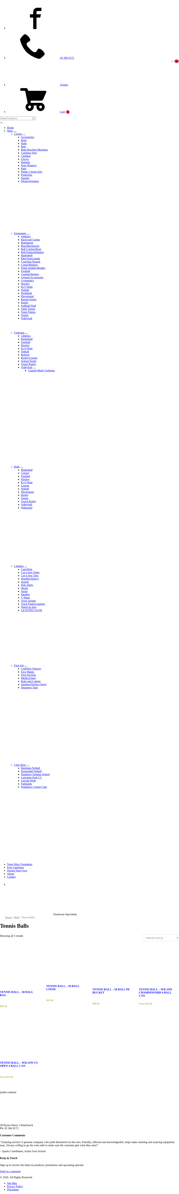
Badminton (27, 242)
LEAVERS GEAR (31, 610)
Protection (26, 174)
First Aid (19, 665)
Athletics (26, 236)
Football (25, 271)
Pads (23, 168)
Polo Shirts (27, 585)
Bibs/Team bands (30, 258)
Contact (11, 876)
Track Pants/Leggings (33, 603)
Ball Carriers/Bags (31, 249)
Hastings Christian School (35, 774)
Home (10, 127)
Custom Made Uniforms (41, 370)
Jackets (25, 581)
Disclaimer (13, 1189)
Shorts (24, 588)
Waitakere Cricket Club (34, 786)
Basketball (27, 255)
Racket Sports (28, 299)
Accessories (27, 137)
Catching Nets (29, 152)
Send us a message (10, 1171)
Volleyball (26, 318)
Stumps (25, 178)
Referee (25, 354)
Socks (24, 591)
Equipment (20, 233)
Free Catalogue (15, 867)
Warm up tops (28, 607)
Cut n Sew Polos (30, 572)
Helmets (25, 162)
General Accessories (32, 277)
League (25, 485)
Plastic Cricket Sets (31, 171)
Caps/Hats (26, 569)
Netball (25, 290)
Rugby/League (29, 357)
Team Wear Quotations (19, 864)
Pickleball (26, 293)
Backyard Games (30, 239)
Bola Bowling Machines (34, 149)
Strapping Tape (29, 687)
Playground (27, 296)
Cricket (18, 133)
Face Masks (27, 671)
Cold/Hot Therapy (31, 668)
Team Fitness (28, 312)
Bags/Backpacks (30, 245)
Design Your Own (17, 870)
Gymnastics (27, 280)
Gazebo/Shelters (30, 274)
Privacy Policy (15, 1186)
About (10, 873)
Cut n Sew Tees (29, 575)
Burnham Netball (30, 768)
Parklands (26, 783)
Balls (24, 143)
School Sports (28, 361)
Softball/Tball (28, 305)
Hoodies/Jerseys (30, 578)
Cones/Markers (29, 264)
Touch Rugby (28, 364)
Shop (10, 130)
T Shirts (25, 597)
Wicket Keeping (30, 181)
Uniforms (19, 332)
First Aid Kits (28, 674)
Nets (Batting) (29, 165)
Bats (23, 146)
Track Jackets (28, 600)
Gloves (25, 159)
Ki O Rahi (27, 286)
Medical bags (28, 678)
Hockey (25, 283)
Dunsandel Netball (31, 771)
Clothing (26, 155)
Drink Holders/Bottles (33, 267)
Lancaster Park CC (31, 777)
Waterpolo (26, 507)
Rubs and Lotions (31, 681)
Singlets (25, 594)
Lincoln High (28, 780)
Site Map (12, 1183)
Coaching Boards (30, 261)
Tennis (24, 315)
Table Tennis (28, 308)
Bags (24, 140)
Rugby (24, 302)
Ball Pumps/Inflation (32, 252)
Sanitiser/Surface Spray (34, 684)
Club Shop (20, 764)
